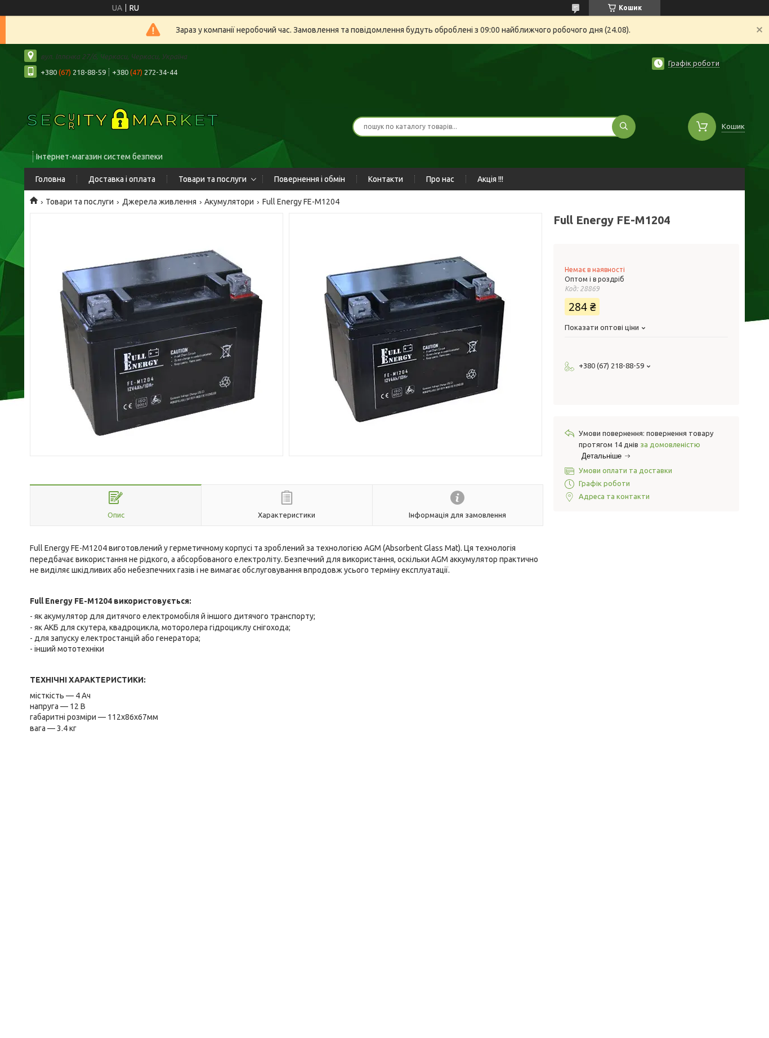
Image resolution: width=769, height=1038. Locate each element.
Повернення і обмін (309, 179)
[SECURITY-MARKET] (122, 119)
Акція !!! (490, 179)
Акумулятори (229, 201)
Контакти (385, 179)
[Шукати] (624, 127)
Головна (50, 179)
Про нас (440, 179)
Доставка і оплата (121, 179)
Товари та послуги (212, 179)
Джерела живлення (159, 201)
